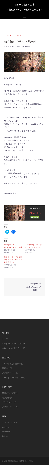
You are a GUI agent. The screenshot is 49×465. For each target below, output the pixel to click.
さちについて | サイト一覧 (13, 348)
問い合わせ (7, 397)
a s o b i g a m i (24, 4)
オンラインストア (10, 422)
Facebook (6, 431)
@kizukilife (35, 213)
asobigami (26, 46)
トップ (5, 339)
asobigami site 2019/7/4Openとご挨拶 (33, 286)
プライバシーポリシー (12, 402)
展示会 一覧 (7, 368)
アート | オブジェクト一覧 (13, 377)
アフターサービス (10, 407)
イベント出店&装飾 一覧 (12, 363)
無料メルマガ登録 (10, 393)
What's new (14, 35)
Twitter (5, 436)
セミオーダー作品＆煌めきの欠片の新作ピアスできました (13, 259)
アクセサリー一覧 (10, 373)
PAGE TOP (45, 449)
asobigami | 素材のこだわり (13, 343)
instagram (6, 427)
